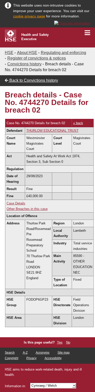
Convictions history (24, 64)
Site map (64, 352)
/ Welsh (44, 385)
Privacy (31, 358)
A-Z (25, 352)
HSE (9, 52)
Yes (60, 342)
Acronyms (42, 352)
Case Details (16, 203)
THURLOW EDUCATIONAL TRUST (52, 131)
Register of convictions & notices (36, 58)
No (68, 342)
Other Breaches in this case (27, 209)
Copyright (11, 358)
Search (10, 352)
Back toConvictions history (33, 80)
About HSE (27, 52)
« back (78, 123)
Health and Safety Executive (35, 37)
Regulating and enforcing (63, 52)
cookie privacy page (29, 16)
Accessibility (53, 358)
